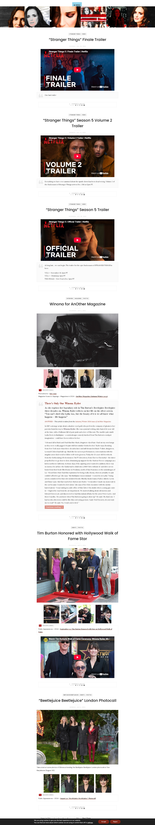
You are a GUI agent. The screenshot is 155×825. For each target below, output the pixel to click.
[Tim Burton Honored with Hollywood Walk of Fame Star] (76, 685)
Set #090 (53, 394)
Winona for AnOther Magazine (77, 304)
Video (84, 34)
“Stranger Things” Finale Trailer (77, 39)
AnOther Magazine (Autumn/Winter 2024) (92, 396)
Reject (115, 822)
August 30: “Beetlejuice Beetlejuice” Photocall (78, 798)
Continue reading (53, 507)
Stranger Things (74, 34)
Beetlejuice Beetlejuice (70, 695)
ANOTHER (49, 422)
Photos (85, 298)
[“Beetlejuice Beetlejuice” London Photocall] (76, 808)
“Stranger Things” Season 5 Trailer (77, 209)
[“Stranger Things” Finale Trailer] (76, 105)
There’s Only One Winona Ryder (63, 403)
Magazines (78, 298)
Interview (70, 298)
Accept (103, 822)
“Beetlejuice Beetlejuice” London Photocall (77, 700)
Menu (78, 5)
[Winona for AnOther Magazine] (76, 518)
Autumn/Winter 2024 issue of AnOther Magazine (93, 422)
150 (77, 818)
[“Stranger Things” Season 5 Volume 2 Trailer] (76, 194)
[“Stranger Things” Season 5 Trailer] (76, 289)
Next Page (86, 818)
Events (74, 527)
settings (90, 823)
